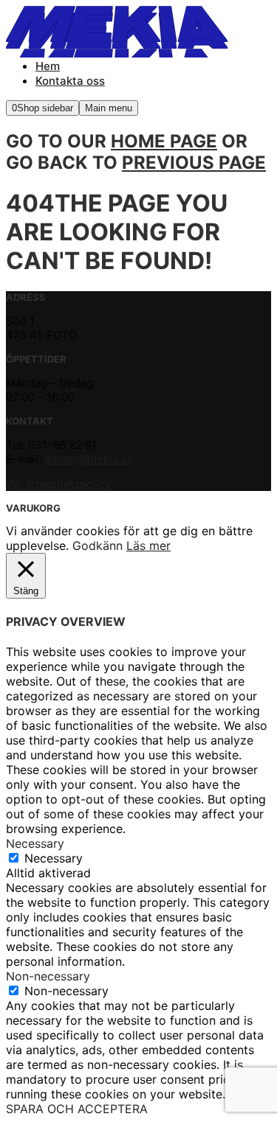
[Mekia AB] (117, 35)
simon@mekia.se (89, 459)
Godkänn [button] (97, 545)
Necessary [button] (35, 843)
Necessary (53, 858)
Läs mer (148, 545)
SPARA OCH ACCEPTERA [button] (77, 1108)
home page (164, 141)
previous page (194, 162)
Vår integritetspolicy (58, 484)
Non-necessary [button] (48, 976)
